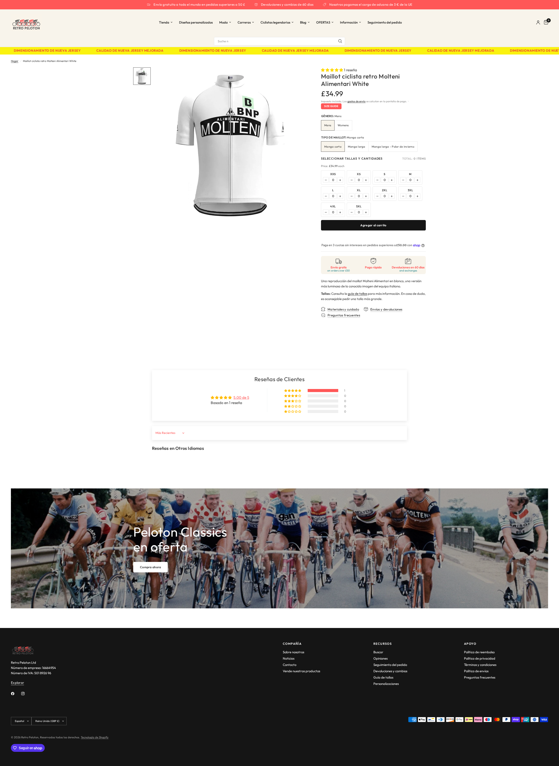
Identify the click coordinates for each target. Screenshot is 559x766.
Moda (223, 22)
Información (349, 22)
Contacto (289, 665)
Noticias (288, 658)
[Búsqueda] (340, 41)
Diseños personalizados (196, 22)
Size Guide (331, 106)
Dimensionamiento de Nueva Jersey (195, 50)
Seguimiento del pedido (384, 22)
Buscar (378, 652)
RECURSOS (382, 643)
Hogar (14, 61)
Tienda (164, 22)
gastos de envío (356, 101)
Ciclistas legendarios (275, 22)
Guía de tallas (383, 677)
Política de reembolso (479, 652)
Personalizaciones (386, 684)
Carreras (244, 22)
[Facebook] (16, 693)
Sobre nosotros (293, 652)
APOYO (470, 643)
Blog (303, 22)
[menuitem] (166, 22)
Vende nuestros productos (301, 671)
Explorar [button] (17, 682)
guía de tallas (357, 294)
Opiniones (380, 658)
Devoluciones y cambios (390, 671)
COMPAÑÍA (292, 643)
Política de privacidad (479, 658)
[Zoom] (299, 76)
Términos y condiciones (480, 665)
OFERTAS (323, 22)
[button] (332, 70)
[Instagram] (26, 693)
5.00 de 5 (241, 397)
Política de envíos (476, 671)
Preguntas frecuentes (479, 677)
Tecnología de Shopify (95, 737)
